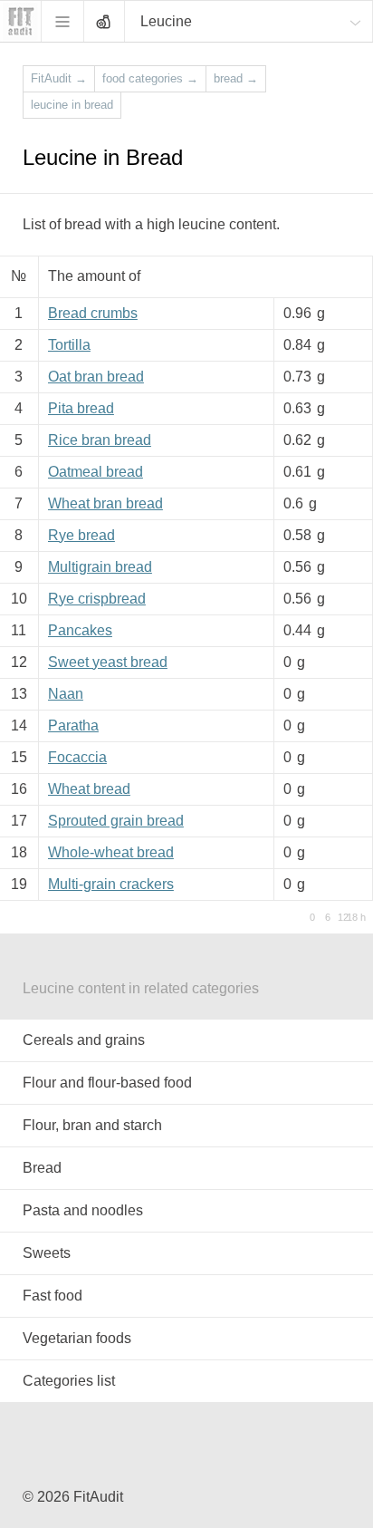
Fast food (52, 1295)
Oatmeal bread (95, 471)
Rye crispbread (97, 598)
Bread (42, 1167)
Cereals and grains (84, 1040)
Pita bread (81, 408)
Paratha (73, 725)
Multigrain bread (100, 567)
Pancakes (80, 630)
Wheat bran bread (105, 503)
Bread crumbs (93, 313)
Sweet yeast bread (107, 662)
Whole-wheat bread (111, 852)
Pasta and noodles (83, 1210)
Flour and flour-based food (107, 1082)
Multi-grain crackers (111, 884)
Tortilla (69, 345)
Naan (65, 693)
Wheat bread (89, 789)
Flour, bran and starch (92, 1125)
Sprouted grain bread (116, 820)
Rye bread (81, 535)
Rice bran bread (99, 440)
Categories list (69, 1380)
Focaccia (77, 757)
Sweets (47, 1253)
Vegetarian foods (77, 1338)
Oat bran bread (96, 376)
